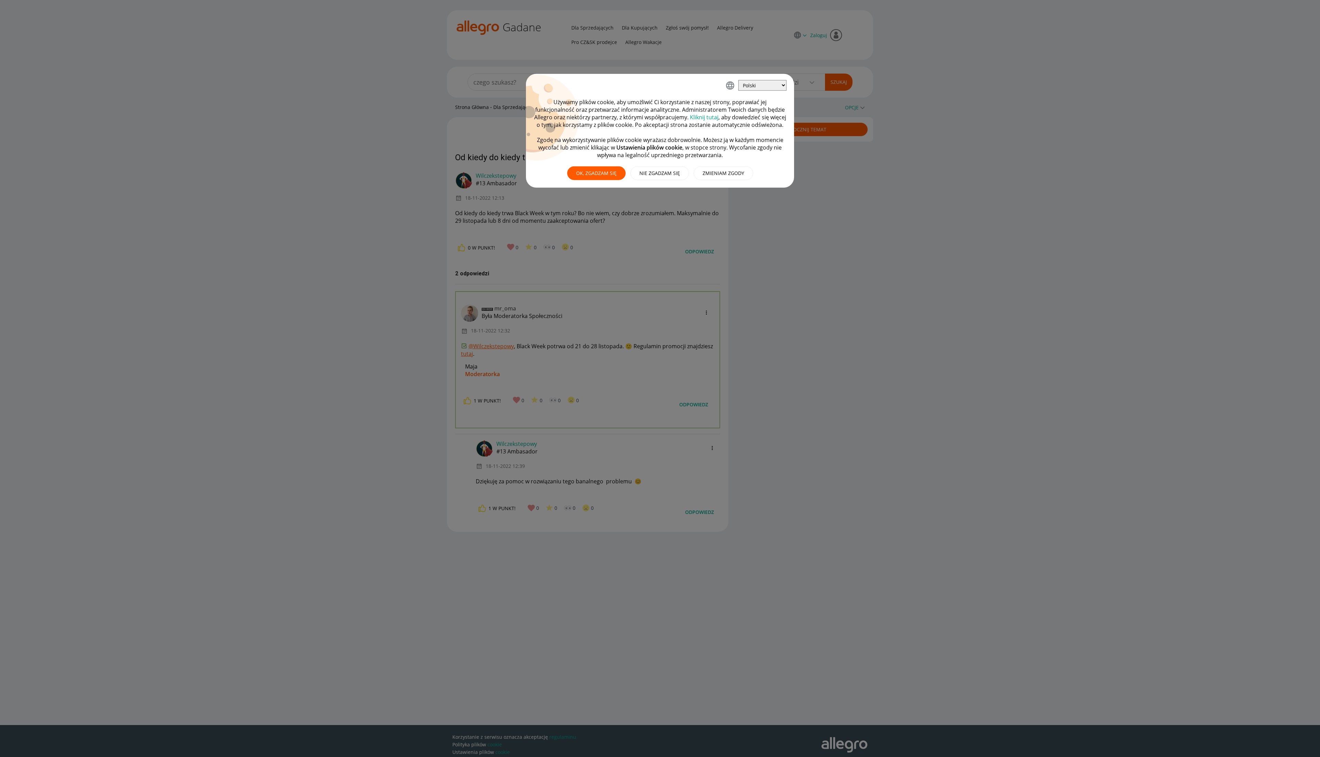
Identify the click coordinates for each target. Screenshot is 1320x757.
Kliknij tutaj (704, 117)
